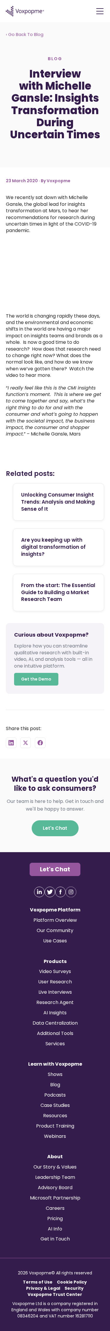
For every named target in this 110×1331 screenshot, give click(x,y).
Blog (55, 1085)
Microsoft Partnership (55, 1198)
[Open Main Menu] (99, 11)
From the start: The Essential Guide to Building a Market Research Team (58, 592)
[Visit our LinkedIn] (39, 892)
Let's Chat (55, 827)
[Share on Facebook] (40, 742)
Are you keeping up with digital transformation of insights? (53, 547)
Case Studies (55, 1105)
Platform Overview (55, 920)
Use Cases (55, 941)
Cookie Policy (72, 1282)
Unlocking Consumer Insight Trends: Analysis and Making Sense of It (58, 501)
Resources (55, 1116)
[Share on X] (25, 742)
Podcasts (55, 1095)
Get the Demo (36, 679)
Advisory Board (55, 1187)
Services (55, 1044)
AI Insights (55, 1013)
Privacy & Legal (43, 1288)
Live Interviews (55, 992)
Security (74, 1288)
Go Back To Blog (25, 34)
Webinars (55, 1136)
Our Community (55, 930)
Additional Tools (55, 1033)
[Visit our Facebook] (60, 892)
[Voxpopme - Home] (25, 11)
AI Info (55, 1229)
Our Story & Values (55, 1167)
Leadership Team (55, 1177)
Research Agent (55, 1002)
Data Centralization (55, 1023)
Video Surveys (55, 971)
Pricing (55, 1218)
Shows (55, 1074)
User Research (55, 982)
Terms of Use (38, 1282)
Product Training (55, 1126)
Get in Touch (55, 1239)
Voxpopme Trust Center (55, 1294)
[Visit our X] (50, 892)
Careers (55, 1208)
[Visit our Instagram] (71, 892)
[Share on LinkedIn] (11, 742)
